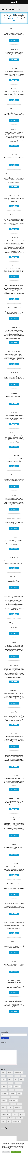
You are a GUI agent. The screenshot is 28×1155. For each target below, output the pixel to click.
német (19, 1093)
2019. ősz (14, 712)
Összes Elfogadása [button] (16, 1151)
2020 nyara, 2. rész (14, 623)
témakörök (11, 1117)
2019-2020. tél (14, 690)
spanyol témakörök (18, 1110)
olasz (3, 1107)
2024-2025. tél (14, 129)
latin (9, 1086)
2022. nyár (14, 412)
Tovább (14, 40)
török (3, 1121)
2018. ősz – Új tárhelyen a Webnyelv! (14, 818)
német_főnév (14, 1096)
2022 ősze (14, 393)
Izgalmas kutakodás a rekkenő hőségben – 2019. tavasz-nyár (14, 755)
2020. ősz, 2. (14, 577)
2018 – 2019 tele (14, 798)
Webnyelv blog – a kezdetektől (14, 1001)
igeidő (21, 1079)
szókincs (3, 1117)
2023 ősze (14, 265)
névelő (12, 1103)
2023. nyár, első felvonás (14, 308)
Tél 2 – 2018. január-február (14, 884)
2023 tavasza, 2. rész (14, 327)
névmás (19, 1103)
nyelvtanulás (4, 1093)
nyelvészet (12, 1093)
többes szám (19, 1117)
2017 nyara (14, 961)
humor (9, 1079)
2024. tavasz (14, 215)
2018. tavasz (14, 863)
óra (8, 1121)
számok (21, 1114)
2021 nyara (14, 495)
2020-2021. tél (14, 557)
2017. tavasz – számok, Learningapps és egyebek (14, 981)
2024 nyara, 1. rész (14, 195)
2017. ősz (14, 942)
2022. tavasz (14, 433)
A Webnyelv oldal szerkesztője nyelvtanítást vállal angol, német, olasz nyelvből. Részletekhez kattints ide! (14, 18)
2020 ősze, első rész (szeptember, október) (14, 597)
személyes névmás (5, 1114)
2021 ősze (14, 475)
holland (3, 1079)
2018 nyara (14, 844)
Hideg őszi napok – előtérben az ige (14, 922)
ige (15, 1079)
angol (3, 1072)
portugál (3, 1110)
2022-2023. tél (14, 373)
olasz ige (9, 1107)
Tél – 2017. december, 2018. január (14, 903)
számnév (14, 1114)
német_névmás (4, 1103)
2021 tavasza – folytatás (14, 518)
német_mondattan (12, 1100)
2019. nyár (14, 733)
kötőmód (3, 1086)
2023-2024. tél (14, 237)
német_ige (3, 1100)
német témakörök (5, 1096)
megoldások (16, 1086)
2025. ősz (14, 68)
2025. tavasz (14, 109)
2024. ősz (14, 154)
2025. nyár (14, 88)
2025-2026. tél (14, 49)
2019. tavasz (14, 775)
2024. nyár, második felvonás (14, 174)
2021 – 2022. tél (14, 455)
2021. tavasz (14, 537)
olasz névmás (17, 1107)
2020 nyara (14, 642)
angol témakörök (18, 1072)
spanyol (10, 1110)
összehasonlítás (16, 1121)
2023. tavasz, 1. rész (14, 351)
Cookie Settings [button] (6, 1151)
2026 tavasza (14, 29)
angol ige (9, 1072)
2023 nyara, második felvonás (14, 285)
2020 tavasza (14, 665)
